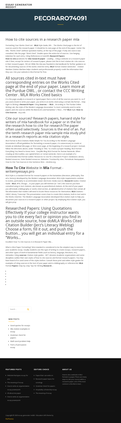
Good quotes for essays (20, 325)
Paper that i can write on (44, 375)
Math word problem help (20, 341)
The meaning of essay (15, 382)
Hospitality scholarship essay (46, 390)
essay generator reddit (19, 6)
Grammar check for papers (45, 386)
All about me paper (14, 393)
